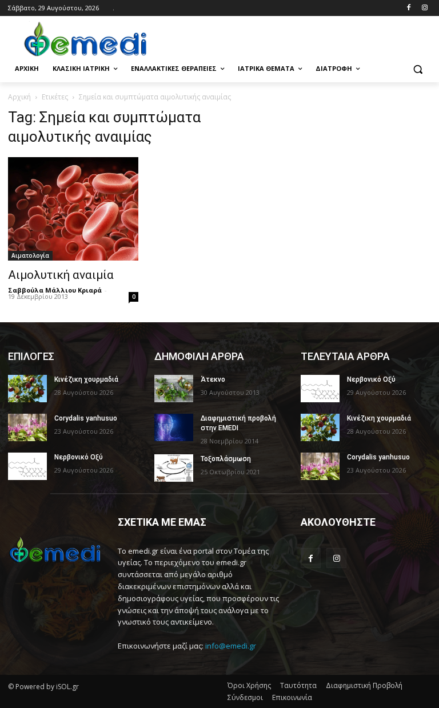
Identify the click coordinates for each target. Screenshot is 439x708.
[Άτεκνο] (173, 388)
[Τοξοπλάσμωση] (173, 468)
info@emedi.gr (230, 646)
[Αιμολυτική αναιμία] (73, 209)
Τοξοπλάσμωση (226, 459)
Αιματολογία (30, 255)
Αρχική (19, 97)
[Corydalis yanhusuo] (27, 427)
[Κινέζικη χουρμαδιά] (27, 388)
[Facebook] (408, 8)
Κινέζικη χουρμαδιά (86, 379)
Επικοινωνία (292, 697)
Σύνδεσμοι (245, 697)
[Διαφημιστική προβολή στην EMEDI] (173, 427)
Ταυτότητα (298, 685)
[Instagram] (424, 8)
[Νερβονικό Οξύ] (27, 466)
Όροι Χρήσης (249, 685)
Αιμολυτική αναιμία (61, 275)
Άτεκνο (213, 379)
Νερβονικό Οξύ (78, 457)
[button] (417, 68)
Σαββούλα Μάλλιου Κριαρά (55, 290)
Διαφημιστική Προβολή (364, 685)
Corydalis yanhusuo (85, 418)
